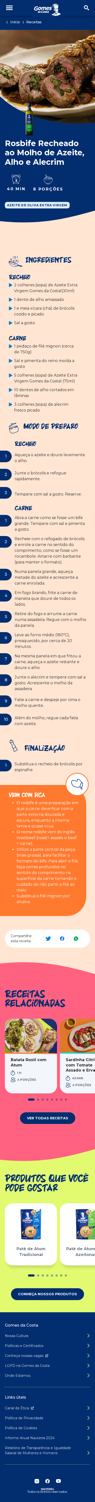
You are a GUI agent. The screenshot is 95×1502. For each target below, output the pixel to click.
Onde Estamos (17, 1375)
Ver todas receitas (47, 1118)
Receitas (34, 22)
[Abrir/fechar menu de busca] (86, 8)
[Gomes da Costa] (47, 10)
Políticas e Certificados (24, 1346)
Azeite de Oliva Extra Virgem (37, 205)
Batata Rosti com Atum (29, 1062)
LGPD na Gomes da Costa (27, 1365)
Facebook (47, 1481)
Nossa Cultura (16, 1336)
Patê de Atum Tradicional (31, 1251)
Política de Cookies (21, 1428)
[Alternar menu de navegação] (9, 8)
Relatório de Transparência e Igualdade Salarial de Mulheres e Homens (38, 1450)
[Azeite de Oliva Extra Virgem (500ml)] (29, 119)
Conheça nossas (24, 1355)
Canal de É (17, 1408)
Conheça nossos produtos (47, 1294)
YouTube (58, 1481)
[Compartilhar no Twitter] (48, 938)
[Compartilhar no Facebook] (62, 938)
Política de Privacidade (24, 1418)
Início (15, 22)
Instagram (37, 1481)
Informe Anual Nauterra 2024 (30, 1438)
